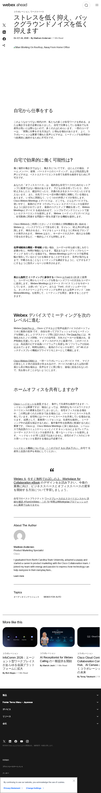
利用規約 (6, 760)
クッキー (6, 773)
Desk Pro (75, 335)
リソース (7, 716)
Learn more (19, 576)
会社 (5, 723)
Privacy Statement (12, 788)
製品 (5, 695)
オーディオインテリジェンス (26, 597)
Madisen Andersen (42, 38)
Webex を (20, 479)
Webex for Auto (52, 597)
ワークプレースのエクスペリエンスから (65, 499)
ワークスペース (37, 12)
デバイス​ (7, 709)
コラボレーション (21, 12)
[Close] (74, 780)
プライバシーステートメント (13, 767)
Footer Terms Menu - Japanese (18, 702)
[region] (38, 785)
